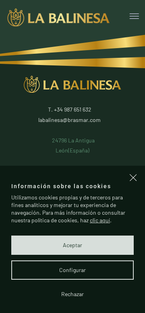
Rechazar (72, 294)
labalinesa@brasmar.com (69, 119)
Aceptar (72, 245)
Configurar (72, 269)
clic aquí (100, 220)
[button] (133, 178)
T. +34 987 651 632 (69, 109)
